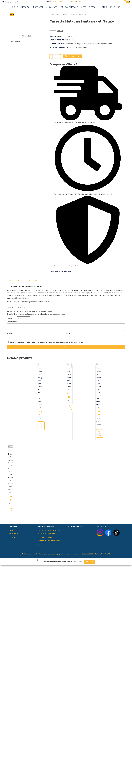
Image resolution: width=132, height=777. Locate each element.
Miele (69, 1)
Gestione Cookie (14, 537)
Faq (39, 544)
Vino (65, 1)
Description (14, 280)
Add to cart (41, 425)
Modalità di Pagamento (46, 534)
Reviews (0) (32, 280)
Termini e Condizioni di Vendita (49, 530)
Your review (12, 321)
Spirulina (55, 1)
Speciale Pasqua (89, 7)
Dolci (56, 15)
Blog (104, 7)
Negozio (25, 7)
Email (69, 333)
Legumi (79, 1)
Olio (61, 1)
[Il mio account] (120, 1)
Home (15, 7)
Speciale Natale (69, 7)
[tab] (16, 280)
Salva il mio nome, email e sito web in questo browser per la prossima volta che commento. (46, 342)
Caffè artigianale (98, 421)
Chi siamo (12, 530)
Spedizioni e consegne (46, 537)
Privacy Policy (13, 534)
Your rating (12, 318)
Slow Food (51, 7)
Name (10, 333)
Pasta (74, 1)
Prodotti (38, 7)
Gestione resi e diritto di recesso (49, 541)
